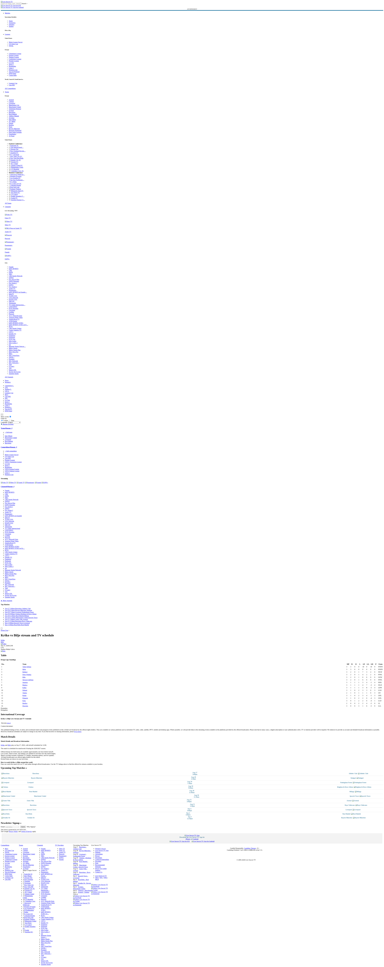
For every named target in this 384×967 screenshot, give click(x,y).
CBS (10, 270)
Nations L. (8, 389)
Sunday (11, 26)
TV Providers (59, 845)
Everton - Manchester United (79, 888)
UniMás (11, 312)
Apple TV (12, 288)
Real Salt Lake (14, 187)
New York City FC (16, 156)
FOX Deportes (13, 308)
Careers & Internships (102, 859)
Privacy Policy (13, 831)
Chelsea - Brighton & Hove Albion (82, 859)
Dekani (24, 690)
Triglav (24, 693)
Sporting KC (29, 932)
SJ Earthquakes (29, 910)
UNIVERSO (13, 307)
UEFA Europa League (12, 469)
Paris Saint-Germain (15, 132)
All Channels (9, 377)
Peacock (11, 314)
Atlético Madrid (14, 116)
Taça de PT (8, 409)
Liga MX (12, 85)
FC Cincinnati (14, 154)
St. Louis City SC (15, 183)
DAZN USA (13, 299)
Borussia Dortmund (15, 130)
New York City (29, 885)
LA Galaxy (14, 194)
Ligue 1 (11, 68)
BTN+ (11, 326)
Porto (10, 127)
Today (11, 21)
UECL (7, 391)
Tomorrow (12, 23)
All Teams (8, 203)
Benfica (11, 125)
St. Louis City (28, 914)
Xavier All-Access (14, 372)
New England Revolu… (18, 151)
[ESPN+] (45, 482)
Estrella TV (12, 334)
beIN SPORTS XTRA (16, 323)
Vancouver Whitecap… (17, 174)
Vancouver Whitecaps (27, 904)
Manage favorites (8, 424)
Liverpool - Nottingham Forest (79, 855)
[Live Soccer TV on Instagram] (82, 905)
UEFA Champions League (13, 462)
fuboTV (11, 294)
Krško (3, 640)
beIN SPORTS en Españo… (18, 292)
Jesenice (25, 682)
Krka (24, 701)
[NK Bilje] (3, 651)
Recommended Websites (100, 866)
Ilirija (24, 669)
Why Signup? (31, 827)
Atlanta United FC (17, 165)
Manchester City (14, 105)
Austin (27, 930)
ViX (10, 368)
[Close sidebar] (1, 628)
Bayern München (14, 129)
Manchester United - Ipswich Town (80, 866)
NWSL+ (11, 357)
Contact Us (98, 872)
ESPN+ (11, 285)
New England (28, 879)
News (7, 380)
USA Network (13, 297)
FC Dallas (13, 182)
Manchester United (15, 107)
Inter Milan (12, 119)
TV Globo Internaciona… (17, 305)
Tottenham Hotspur (15, 109)
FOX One (12, 339)
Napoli (11, 123)
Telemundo (12, 303)
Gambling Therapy (250, 848)
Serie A (11, 64)
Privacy (97, 856)
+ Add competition (11, 451)
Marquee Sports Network (13, 570)
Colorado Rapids (15, 185)
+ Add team (8, 432)
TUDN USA (13, 296)
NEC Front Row (14, 355)
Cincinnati (27, 883)
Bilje (2, 642)
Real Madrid (13, 114)
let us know (78, 731)
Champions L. (9, 386)
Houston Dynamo (15, 176)
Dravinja (25, 706)
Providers (98, 861)
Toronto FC (14, 162)
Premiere (11, 359)
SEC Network (13, 361)
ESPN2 (11, 278)
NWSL (11, 46)
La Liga (11, 63)
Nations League (14, 57)
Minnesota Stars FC (17, 191)
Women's (8, 382)
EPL (6, 398)
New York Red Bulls (16, 158)
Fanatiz (11, 267)
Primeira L (8, 407)
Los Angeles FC (15, 178)
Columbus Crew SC (17, 171)
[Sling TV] (12, 482)
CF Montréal (15, 169)
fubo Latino (12, 341)
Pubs (96, 863)
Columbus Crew (30, 901)
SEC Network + (14, 363)
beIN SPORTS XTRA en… (45, 913)
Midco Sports (13, 348)
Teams (7, 92)
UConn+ (11, 366)
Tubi (10, 364)
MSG (10, 354)
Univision (12, 310)
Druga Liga (4, 630)
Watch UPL (12, 370)
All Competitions (10, 88)
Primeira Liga (13, 70)
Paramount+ (13, 290)
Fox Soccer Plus (14, 279)
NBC (10, 274)
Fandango (12, 335)
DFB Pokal (12, 73)
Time (12, 420)
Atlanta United (29, 894)
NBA (97, 877)
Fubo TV (62, 850)
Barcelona (12, 112)
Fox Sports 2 (13, 287)
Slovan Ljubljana (27, 680)
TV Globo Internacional (12, 528)
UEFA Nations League (12, 471)
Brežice (24, 703)
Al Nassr (11, 136)
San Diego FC (15, 192)
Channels (8, 207)
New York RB (28, 887)
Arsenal (11, 100)
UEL (6, 387)
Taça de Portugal (14, 72)
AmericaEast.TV (14, 319)
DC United (14, 164)
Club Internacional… (16, 147)
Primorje (25, 698)
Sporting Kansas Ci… (18, 200)
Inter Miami (28, 876)
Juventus (11, 118)
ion (10, 345)
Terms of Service (26, 831)
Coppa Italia (13, 75)
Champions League (15, 53)
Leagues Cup (13, 83)
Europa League (14, 55)
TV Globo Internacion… (45, 889)
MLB (97, 879)
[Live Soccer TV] (7, 2)
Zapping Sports (14, 373)
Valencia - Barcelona (84, 890)
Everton (11, 110)
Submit (23, 827)
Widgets (97, 852)
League (5, 420)
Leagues (7, 34)
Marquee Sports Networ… (17, 346)
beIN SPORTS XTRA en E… (18, 325)
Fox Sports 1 (13, 283)
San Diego (28, 923)
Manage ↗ (8, 428)
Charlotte (27, 881)
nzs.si (9, 723)
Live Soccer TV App (102, 850)
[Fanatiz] (38, 482)
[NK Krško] (3, 644)
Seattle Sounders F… (17, 196)
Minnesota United (30, 921)
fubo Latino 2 (13, 343)
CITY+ (11, 332)
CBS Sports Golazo (15, 328)
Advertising (99, 854)
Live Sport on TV (100, 876)
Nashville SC (14, 145)
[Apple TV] (21, 482)
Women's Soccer (100, 849)
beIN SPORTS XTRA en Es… (15, 548)
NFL (101, 877)
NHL (105, 877)
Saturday (11, 24)
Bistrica (24, 685)
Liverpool (12, 103)
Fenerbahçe (12, 134)
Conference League (15, 59)
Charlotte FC (14, 153)
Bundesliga (12, 66)
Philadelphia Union (17, 167)
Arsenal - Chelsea (83, 892)
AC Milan (12, 121)
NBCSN (11, 301)
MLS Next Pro (13, 352)
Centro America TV (15, 330)
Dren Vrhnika (26, 674)
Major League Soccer (15, 42)
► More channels (6, 600)
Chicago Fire (14, 149)
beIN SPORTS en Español (13, 516)
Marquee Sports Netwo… (46, 936)
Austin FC (14, 198)
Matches (7, 13)
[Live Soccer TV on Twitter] (82, 901)
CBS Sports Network (15, 276)
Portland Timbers (15, 189)
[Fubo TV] (4, 482)
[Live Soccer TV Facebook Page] (82, 898)
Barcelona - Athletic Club (80, 848)
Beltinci (24, 672)
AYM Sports (13, 321)
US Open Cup (13, 44)
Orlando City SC (15, 160)
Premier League (14, 61)
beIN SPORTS (13, 269)
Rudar (24, 695)
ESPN (11, 272)
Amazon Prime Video (16, 317)
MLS (6, 395)
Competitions (5, 447)
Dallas (26, 912)
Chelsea (11, 101)
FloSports (12, 337)
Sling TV (62, 849)
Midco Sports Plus (14, 350)
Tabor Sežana (26, 667)
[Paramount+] (30, 482)
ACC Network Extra (15, 316)
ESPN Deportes (14, 281)
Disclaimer (98, 858)
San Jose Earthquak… (17, 180)
